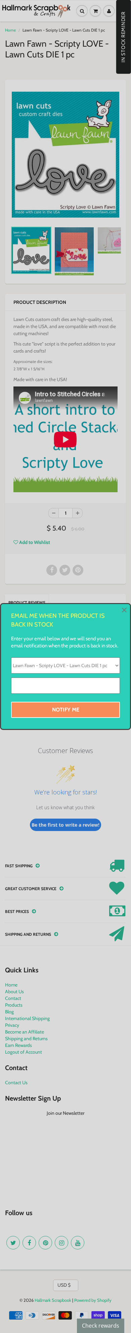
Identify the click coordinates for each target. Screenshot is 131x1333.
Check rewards (100, 1325)
